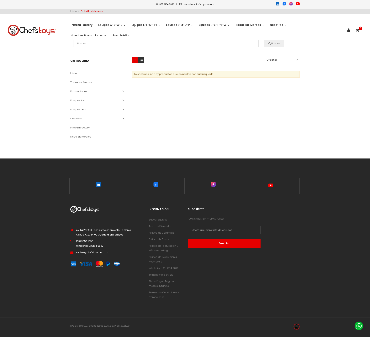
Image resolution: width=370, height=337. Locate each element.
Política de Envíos (159, 239)
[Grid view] (135, 60)
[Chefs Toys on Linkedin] (98, 185)
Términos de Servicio (161, 274)
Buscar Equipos (158, 219)
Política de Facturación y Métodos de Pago (163, 248)
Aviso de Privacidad (160, 226)
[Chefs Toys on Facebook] (155, 185)
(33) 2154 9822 (167, 4)
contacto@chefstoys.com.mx (198, 4)
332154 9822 (96, 245)
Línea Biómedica (80, 136)
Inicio (73, 73)
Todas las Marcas (81, 82)
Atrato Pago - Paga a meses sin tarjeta (161, 284)
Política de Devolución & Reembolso (163, 259)
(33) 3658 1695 (84, 241)
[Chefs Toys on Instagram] (213, 185)
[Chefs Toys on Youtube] (271, 186)
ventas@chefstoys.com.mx (92, 252)
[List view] (141, 60)
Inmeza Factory (80, 127)
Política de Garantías (161, 232)
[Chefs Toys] (32, 30)
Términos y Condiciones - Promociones (164, 295)
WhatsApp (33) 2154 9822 (163, 268)
